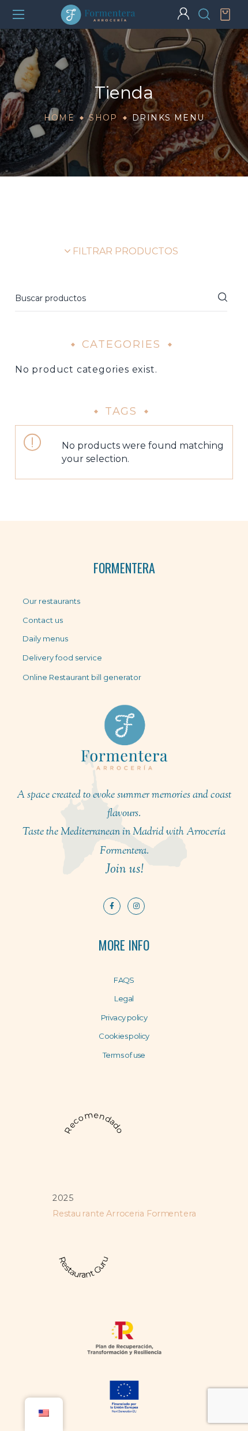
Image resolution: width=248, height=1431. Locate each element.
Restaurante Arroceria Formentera (124, 1214)
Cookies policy (124, 1036)
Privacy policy (124, 1017)
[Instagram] (136, 906)
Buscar (212, 300)
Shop (103, 117)
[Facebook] (112, 906)
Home (59, 117)
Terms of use (124, 1055)
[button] (204, 14)
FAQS (124, 980)
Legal (123, 998)
